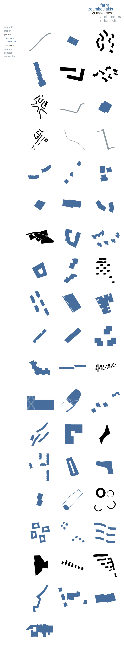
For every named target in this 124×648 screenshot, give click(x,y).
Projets (7, 34)
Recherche (9, 56)
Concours (10, 45)
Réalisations (11, 41)
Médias (8, 49)
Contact (8, 52)
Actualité (8, 27)
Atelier (7, 30)
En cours (10, 38)
